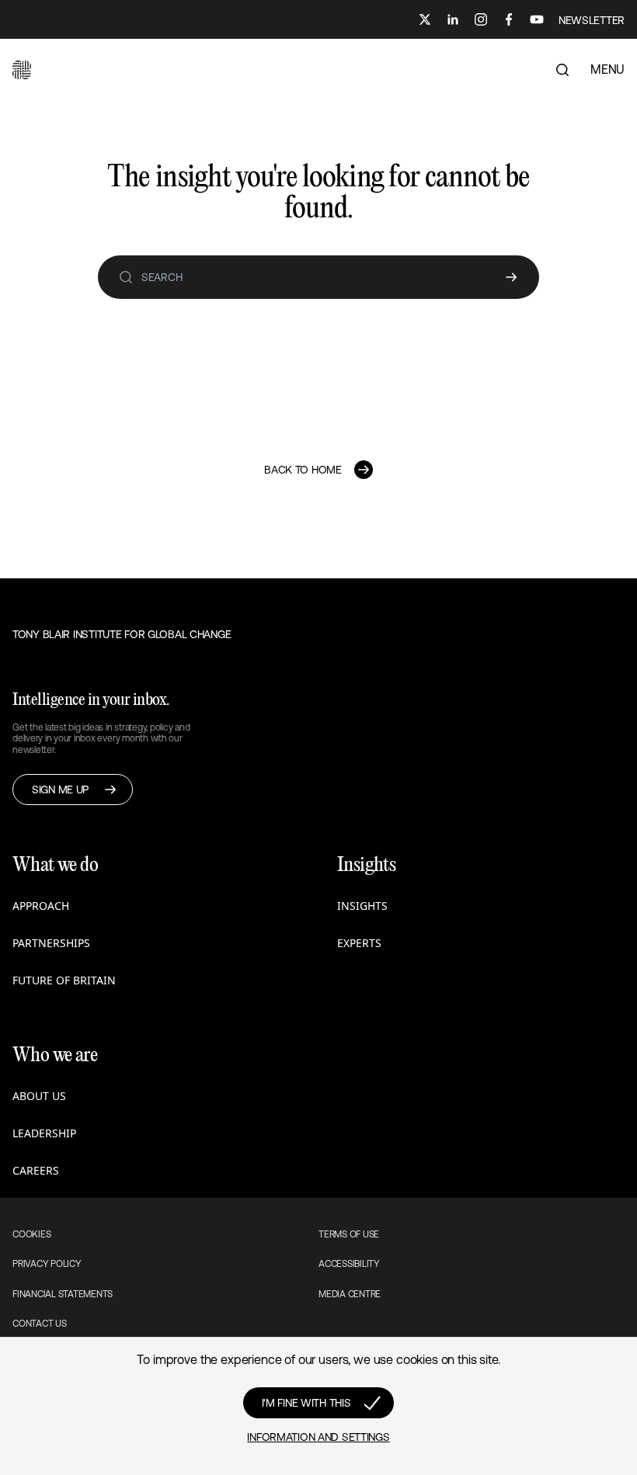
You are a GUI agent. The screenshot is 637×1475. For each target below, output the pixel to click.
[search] (126, 277)
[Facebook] (509, 19)
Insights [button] (362, 905)
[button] (21, 70)
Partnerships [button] (51, 942)
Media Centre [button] (349, 1294)
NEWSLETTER (592, 20)
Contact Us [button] (39, 1323)
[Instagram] (481, 19)
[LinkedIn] (453, 19)
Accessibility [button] (349, 1263)
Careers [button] (35, 1170)
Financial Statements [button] (62, 1294)
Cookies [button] (31, 1234)
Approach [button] (40, 905)
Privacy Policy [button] (47, 1263)
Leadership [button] (44, 1133)
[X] (425, 19)
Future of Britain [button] (64, 980)
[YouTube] (536, 19)
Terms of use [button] (348, 1234)
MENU (607, 69)
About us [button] (39, 1095)
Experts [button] (359, 942)
